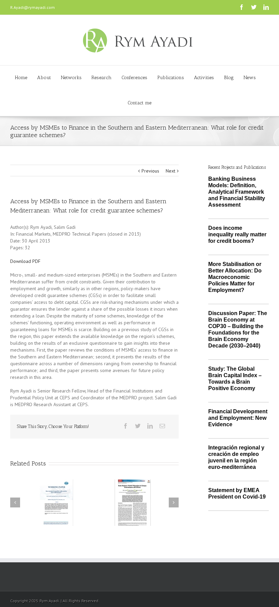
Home (21, 77)
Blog (229, 77)
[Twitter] (254, 7)
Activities (204, 77)
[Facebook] (241, 7)
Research (102, 77)
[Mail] (162, 426)
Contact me (139, 103)
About (44, 77)
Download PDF (25, 261)
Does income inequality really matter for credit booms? (237, 234)
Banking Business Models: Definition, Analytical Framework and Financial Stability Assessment (236, 192)
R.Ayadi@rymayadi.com (32, 7)
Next (170, 171)
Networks (71, 77)
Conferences (134, 77)
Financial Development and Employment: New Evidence (237, 418)
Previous (150, 171)
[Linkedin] (266, 7)
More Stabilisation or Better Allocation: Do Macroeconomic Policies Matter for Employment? (235, 277)
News (250, 77)
